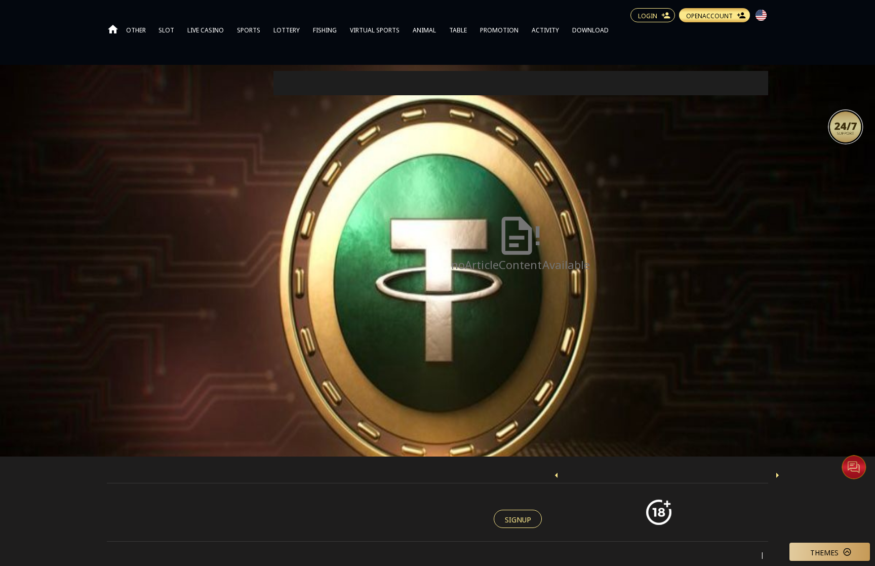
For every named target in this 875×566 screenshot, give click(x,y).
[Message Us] (854, 466)
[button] (845, 126)
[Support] (845, 126)
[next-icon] (777, 475)
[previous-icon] (556, 475)
